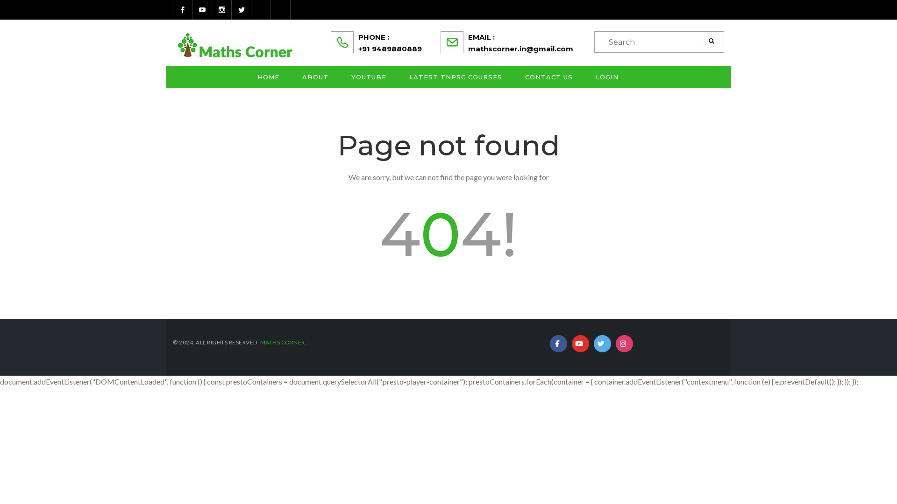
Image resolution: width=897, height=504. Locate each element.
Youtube (368, 77)
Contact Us (549, 77)
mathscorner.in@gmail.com (520, 48)
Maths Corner (282, 342)
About (315, 77)
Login (607, 77)
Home (268, 77)
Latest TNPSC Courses (455, 77)
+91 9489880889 (390, 48)
